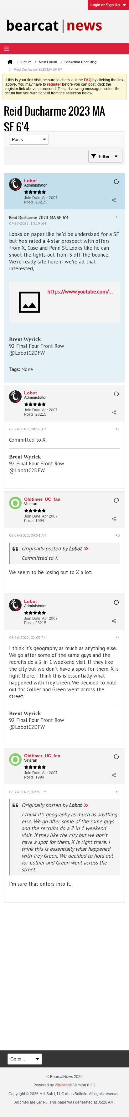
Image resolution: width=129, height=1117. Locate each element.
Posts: (29, 202)
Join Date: (32, 198)
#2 (118, 429)
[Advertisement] (64, 977)
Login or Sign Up (105, 5)
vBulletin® (63, 1085)
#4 (118, 637)
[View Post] (85, 548)
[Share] (113, 200)
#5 (118, 791)
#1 (118, 216)
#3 (118, 535)
